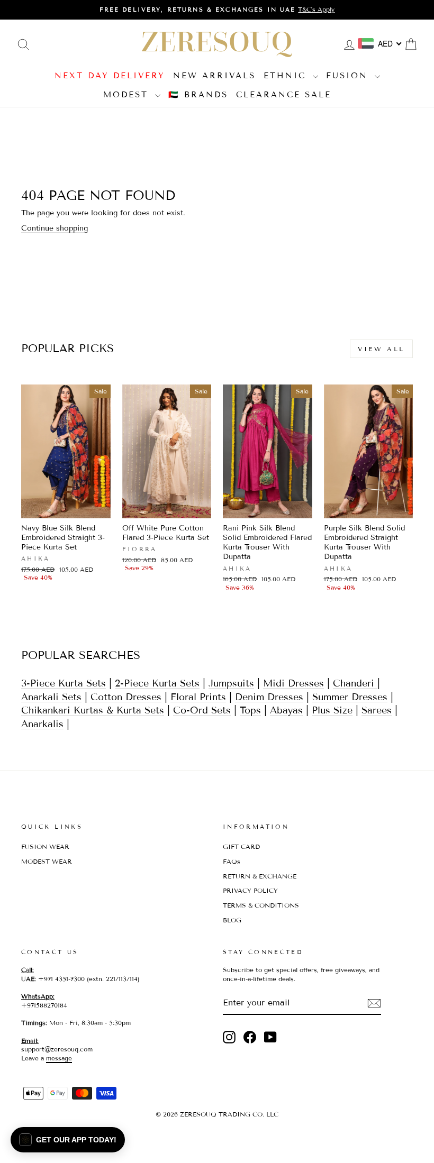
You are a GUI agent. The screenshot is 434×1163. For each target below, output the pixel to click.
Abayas (286, 710)
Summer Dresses (349, 697)
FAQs (231, 861)
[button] (68, 1139)
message (59, 1058)
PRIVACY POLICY (250, 890)
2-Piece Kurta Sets (157, 683)
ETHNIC (287, 75)
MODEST (127, 94)
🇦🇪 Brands (198, 94)
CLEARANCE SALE (283, 94)
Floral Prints (198, 697)
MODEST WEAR (46, 861)
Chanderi (355, 683)
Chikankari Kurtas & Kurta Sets (92, 710)
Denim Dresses (269, 697)
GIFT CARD (241, 846)
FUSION (349, 75)
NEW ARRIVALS (214, 75)
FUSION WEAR (45, 846)
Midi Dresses (293, 683)
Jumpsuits (231, 683)
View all (381, 349)
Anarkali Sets (51, 697)
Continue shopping (54, 228)
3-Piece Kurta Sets (63, 683)
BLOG (232, 920)
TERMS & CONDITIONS (261, 905)
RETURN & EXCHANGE (259, 876)
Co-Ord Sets (202, 710)
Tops (250, 710)
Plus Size (332, 710)
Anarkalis (42, 724)
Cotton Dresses (126, 697)
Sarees (376, 710)
